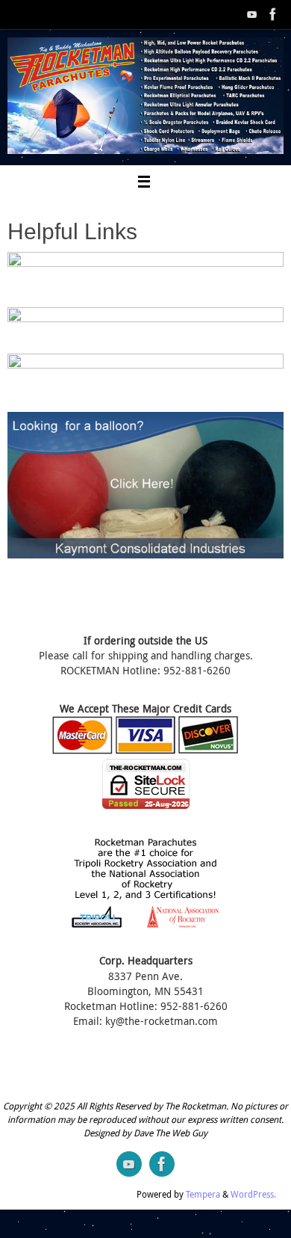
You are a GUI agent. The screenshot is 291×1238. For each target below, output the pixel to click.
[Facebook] (273, 14)
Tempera (203, 1194)
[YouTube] (252, 14)
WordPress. (253, 1194)
